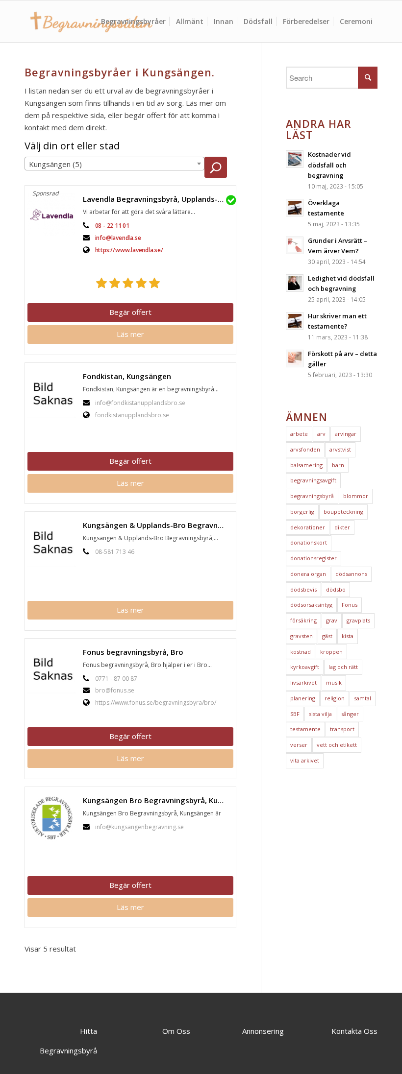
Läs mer (130, 334)
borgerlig (302, 511)
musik (334, 682)
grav (331, 620)
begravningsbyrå (312, 496)
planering (302, 698)
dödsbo (336, 589)
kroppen (331, 651)
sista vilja (320, 713)
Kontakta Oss (354, 1031)
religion (335, 698)
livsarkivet (303, 682)
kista (347, 636)
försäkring (303, 620)
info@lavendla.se (118, 238)
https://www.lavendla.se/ (129, 250)
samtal (362, 698)
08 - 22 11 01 (112, 225)
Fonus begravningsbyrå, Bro (133, 652)
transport (342, 729)
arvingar (345, 433)
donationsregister (313, 558)
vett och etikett (337, 744)
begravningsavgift (313, 480)
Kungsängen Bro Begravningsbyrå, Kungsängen (158, 800)
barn (338, 465)
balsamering (306, 465)
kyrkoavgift (304, 666)
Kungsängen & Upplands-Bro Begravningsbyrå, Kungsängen (158, 525)
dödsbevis (303, 589)
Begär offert (130, 312)
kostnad (300, 651)
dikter (342, 527)
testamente (305, 729)
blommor (355, 496)
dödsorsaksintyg (311, 604)
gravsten (301, 636)
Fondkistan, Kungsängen (127, 376)
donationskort (308, 542)
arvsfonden (305, 449)
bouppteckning (343, 511)
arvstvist (340, 449)
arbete (299, 433)
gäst (327, 636)
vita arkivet (304, 760)
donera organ (308, 573)
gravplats (358, 620)
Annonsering (263, 1031)
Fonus (349, 604)
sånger (350, 713)
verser (298, 744)
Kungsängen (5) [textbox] (55, 164)
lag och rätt (343, 666)
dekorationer (307, 527)
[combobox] (114, 163)
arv (321, 433)
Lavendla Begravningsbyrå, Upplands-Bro (156, 199)
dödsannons (351, 573)
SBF (295, 713)
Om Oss (176, 1031)
